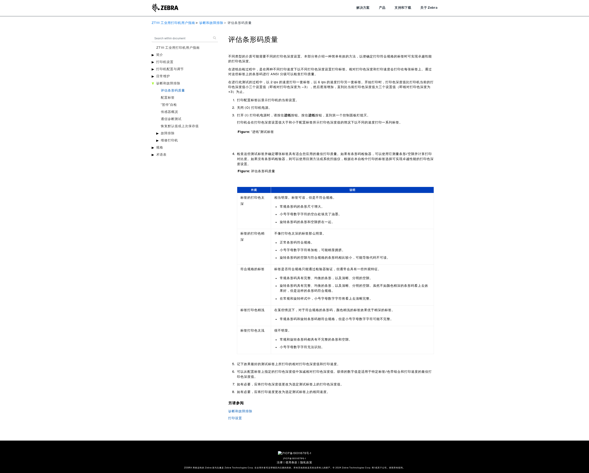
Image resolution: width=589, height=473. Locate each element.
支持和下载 (403, 7)
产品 (382, 7)
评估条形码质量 (173, 90)
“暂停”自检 (169, 104)
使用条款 (291, 462)
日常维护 (163, 76)
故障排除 (168, 133)
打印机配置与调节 (170, 69)
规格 (159, 147)
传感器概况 (169, 112)
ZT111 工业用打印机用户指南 (173, 23)
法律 (280, 462)
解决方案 (363, 7)
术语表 (161, 154)
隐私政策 (306, 462)
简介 (159, 55)
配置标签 (168, 97)
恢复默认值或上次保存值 (180, 126)
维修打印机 (169, 140)
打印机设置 (164, 62)
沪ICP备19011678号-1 (294, 459)
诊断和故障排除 (211, 23)
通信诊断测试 (171, 119)
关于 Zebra (428, 7)
